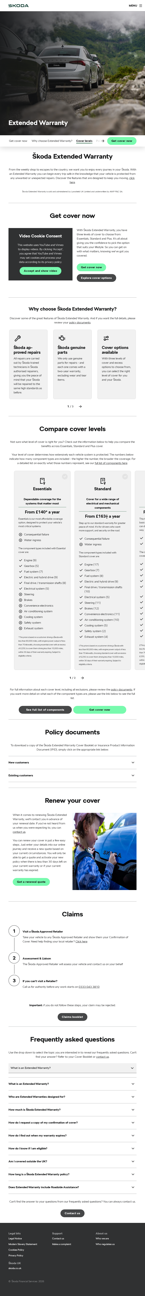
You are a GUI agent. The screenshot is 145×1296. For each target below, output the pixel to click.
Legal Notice (15, 1238)
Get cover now (18, 141)
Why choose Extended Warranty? (52, 141)
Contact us (58, 1238)
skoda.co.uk (14, 1268)
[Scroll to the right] (103, 141)
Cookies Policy (16, 1249)
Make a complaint (61, 1244)
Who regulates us (105, 1244)
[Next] (80, 406)
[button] (18, 762)
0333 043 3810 (89, 986)
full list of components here (111, 463)
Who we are (102, 1238)
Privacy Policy (15, 1255)
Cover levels (84, 141)
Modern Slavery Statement (22, 1244)
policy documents (80, 322)
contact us (19, 832)
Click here (81, 941)
